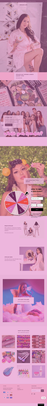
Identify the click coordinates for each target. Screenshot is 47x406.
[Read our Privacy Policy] (42, 216)
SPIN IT (37, 209)
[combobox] (33, 205)
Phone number (33, 202)
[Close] (42, 187)
